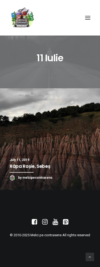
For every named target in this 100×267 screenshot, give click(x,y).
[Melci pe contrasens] (22, 17)
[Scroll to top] (90, 256)
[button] (87, 18)
